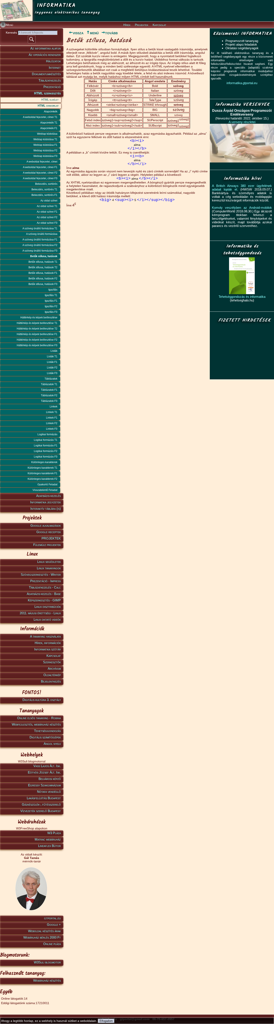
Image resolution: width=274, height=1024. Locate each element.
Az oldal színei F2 (47, 217)
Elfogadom (106, 1021)
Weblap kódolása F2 (45, 150)
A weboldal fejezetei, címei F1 (40, 167)
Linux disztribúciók (47, 606)
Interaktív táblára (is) (45, 508)
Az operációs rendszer (45, 55)
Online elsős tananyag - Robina (39, 718)
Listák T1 (52, 356)
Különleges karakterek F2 (42, 478)
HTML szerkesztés (47, 93)
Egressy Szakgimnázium (44, 785)
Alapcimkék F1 (48, 128)
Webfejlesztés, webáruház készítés (36, 724)
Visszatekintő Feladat (45, 490)
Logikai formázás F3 (45, 456)
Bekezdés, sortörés (46, 183)
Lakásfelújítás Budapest (44, 798)
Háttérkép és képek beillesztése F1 (37, 334)
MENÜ (94, 33)
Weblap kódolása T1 (45, 139)
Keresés (12, 32)
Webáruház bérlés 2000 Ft (42, 937)
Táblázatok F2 (49, 395)
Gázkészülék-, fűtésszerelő (41, 804)
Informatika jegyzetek (45, 502)
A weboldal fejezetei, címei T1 (40, 117)
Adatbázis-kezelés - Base (44, 594)
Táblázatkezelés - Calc (45, 587)
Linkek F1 (51, 417)
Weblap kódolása (47, 133)
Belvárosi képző (50, 779)
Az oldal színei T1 (47, 206)
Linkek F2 (51, 423)
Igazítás (52, 289)
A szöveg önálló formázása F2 (39, 245)
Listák (54, 350)
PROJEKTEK (51, 538)
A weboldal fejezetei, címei (42, 161)
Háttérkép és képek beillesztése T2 (37, 328)
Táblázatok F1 (49, 389)
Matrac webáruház (48, 839)
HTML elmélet (50, 99)
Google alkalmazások (45, 525)
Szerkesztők (52, 662)
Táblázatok (51, 378)
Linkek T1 (51, 412)
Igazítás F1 (51, 300)
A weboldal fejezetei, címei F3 (40, 178)
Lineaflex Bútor (49, 846)
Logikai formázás (47, 434)
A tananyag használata (45, 636)
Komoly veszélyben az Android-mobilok (242, 207)
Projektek (141, 25)
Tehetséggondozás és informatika (242, 296)
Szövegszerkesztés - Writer (41, 574)
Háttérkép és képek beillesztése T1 (37, 323)
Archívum (54, 668)
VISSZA (78, 33)
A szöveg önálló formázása (41, 234)
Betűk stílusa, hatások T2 (42, 267)
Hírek (127, 25)
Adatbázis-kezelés (48, 496)
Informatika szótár (47, 649)
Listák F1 (52, 362)
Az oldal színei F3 (47, 222)
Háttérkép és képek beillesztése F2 (37, 339)
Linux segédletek (49, 561)
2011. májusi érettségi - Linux (40, 613)
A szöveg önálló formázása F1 (39, 239)
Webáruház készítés (47, 980)
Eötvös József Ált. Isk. (44, 772)
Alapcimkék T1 (48, 122)
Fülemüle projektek (47, 545)
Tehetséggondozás (47, 731)
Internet (55, 67)
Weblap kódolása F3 (45, 156)
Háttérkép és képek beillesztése (38, 317)
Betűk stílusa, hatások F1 (42, 272)
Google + (54, 924)
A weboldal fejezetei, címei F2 (40, 172)
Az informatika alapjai (45, 48)
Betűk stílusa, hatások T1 (42, 261)
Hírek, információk (48, 643)
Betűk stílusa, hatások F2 (42, 278)
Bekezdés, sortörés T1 (44, 189)
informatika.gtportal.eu (241, 83)
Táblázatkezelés (50, 80)
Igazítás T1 (51, 295)
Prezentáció (52, 87)
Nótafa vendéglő (49, 791)
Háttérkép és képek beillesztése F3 (37, 345)
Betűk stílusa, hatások (43, 256)
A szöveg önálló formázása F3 (39, 250)
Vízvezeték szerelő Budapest (40, 811)
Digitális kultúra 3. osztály (41, 700)
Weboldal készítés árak (44, 931)
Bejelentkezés (51, 681)
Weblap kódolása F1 (45, 144)
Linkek (53, 406)
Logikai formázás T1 (45, 439)
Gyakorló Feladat (47, 484)
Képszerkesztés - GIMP (44, 600)
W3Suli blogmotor (47, 962)
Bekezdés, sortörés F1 (44, 195)
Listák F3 (52, 373)
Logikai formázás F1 (45, 445)
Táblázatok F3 (49, 400)
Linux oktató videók (47, 619)
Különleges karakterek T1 (42, 467)
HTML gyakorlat (48, 105)
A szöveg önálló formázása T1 (39, 228)
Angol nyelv (52, 743)
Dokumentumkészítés (46, 74)
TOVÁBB (111, 33)
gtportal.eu (52, 918)
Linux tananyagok (49, 568)
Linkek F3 (51, 428)
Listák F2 (52, 367)
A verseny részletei (242, 122)
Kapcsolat (159, 25)
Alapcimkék (50, 111)
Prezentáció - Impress (45, 581)
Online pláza (52, 944)
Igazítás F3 (51, 311)
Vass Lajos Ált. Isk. (47, 766)
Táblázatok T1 (49, 384)
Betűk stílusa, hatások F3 (42, 284)
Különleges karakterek (44, 462)
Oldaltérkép (52, 675)
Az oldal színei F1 (47, 211)
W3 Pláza (54, 833)
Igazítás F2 (51, 306)
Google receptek (48, 532)
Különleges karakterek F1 (42, 473)
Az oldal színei (48, 200)
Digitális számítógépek (45, 737)
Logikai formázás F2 (45, 451)
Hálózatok (53, 61)
